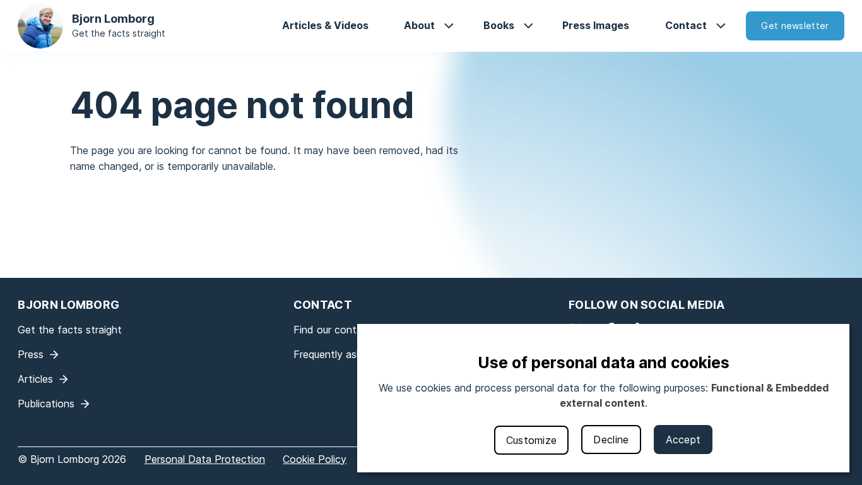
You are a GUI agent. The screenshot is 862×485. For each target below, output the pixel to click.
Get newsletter (795, 25)
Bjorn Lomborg (113, 18)
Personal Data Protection (205, 459)
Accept (683, 439)
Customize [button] (531, 440)
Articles (35, 379)
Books (498, 25)
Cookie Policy (314, 459)
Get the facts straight (118, 33)
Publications (46, 403)
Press (31, 354)
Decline (611, 439)
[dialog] (603, 398)
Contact (686, 25)
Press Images (595, 25)
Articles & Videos (325, 25)
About (419, 25)
